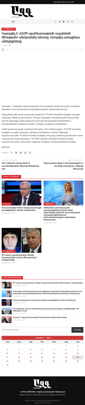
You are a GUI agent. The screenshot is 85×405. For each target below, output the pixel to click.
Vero (48, 403)
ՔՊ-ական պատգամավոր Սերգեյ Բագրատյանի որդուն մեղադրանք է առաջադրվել (19, 257)
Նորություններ (9, 29)
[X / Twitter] (16, 153)
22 (66, 357)
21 (54, 357)
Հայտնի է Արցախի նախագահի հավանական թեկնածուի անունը (40, 317)
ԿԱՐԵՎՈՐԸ (7, 204)
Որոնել (77, 330)
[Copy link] (30, 153)
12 (30, 353)
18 (19, 357)
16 (77, 353)
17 (7, 357)
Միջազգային (49, 204)
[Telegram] (21, 153)
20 (42, 357)
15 (66, 353)
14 (54, 353)
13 (42, 353)
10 (7, 353)
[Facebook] (11, 153)
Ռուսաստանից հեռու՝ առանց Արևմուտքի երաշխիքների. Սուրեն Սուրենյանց (44, 300)
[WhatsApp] (25, 153)
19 (30, 357)
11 (19, 353)
